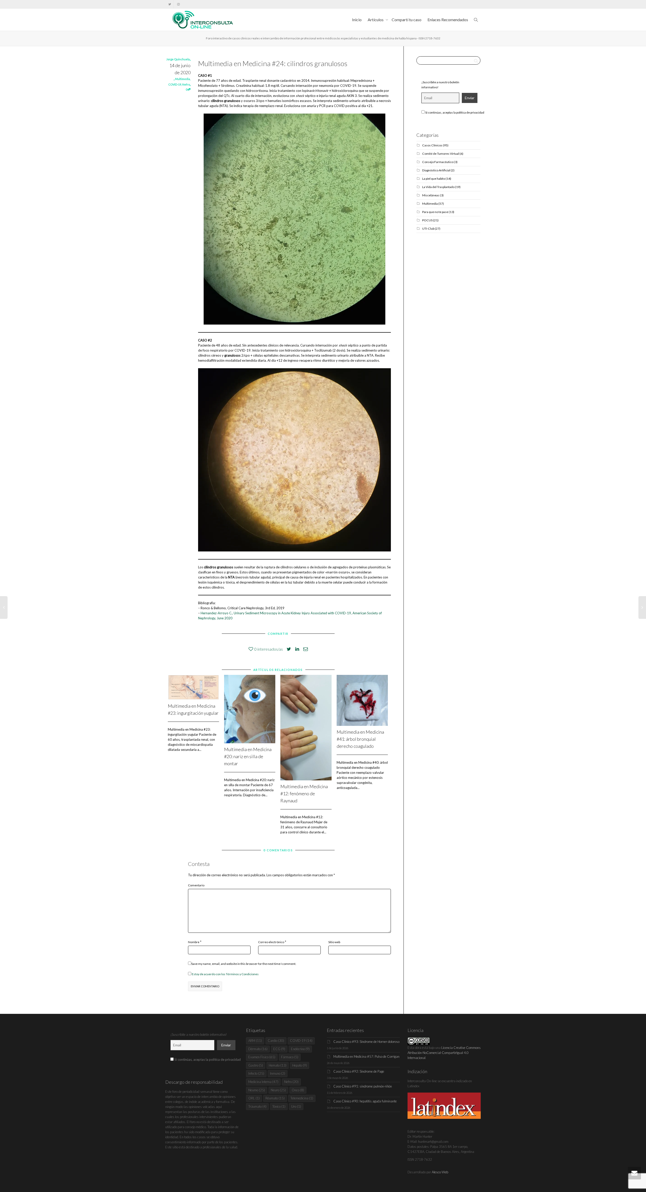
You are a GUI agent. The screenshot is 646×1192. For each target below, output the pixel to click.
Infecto (256, 1073)
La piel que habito (433, 178)
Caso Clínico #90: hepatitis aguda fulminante (365, 1101)
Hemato (277, 1065)
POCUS (427, 220)
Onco (298, 1090)
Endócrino (300, 1049)
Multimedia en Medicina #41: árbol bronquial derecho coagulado (360, 739)
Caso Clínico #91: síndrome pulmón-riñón (362, 1086)
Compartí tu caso (406, 19)
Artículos (376, 19)
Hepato (299, 1065)
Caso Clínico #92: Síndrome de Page (358, 1071)
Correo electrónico (271, 942)
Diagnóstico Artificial (436, 170)
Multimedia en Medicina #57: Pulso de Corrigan (366, 1056)
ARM (255, 1041)
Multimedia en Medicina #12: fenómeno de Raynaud (304, 793)
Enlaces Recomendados (447, 19)
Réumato (275, 1098)
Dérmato (257, 1049)
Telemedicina (301, 1098)
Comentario (196, 885)
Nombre (193, 942)
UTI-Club (428, 228)
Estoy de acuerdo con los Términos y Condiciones (225, 974)
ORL (254, 1098)
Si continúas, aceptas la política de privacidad (454, 112)
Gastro (255, 1065)
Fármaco (289, 1057)
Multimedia (182, 79)
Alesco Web (440, 1172)
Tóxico (278, 1106)
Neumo (256, 1090)
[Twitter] (170, 4)
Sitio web (334, 942)
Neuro (278, 1090)
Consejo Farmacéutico (437, 162)
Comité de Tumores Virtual (440, 153)
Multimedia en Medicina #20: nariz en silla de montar (248, 756)
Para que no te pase (435, 212)
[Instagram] (178, 4)
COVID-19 (174, 84)
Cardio (276, 1041)
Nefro (186, 84)
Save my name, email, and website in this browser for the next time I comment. (243, 964)
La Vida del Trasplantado (438, 187)
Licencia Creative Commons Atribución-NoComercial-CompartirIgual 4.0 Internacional (444, 1053)
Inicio (357, 19)
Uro (296, 1106)
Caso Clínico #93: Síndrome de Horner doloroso (366, 1042)
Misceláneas (430, 195)
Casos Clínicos (432, 145)
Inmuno (277, 1073)
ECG (279, 1049)
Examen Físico (261, 1057)
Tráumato (257, 1106)
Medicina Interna (263, 1082)
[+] (193, 687)
